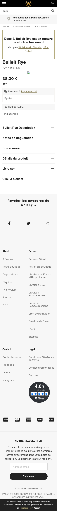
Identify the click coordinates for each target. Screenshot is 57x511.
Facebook (8, 365)
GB (6, 305)
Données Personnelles (41, 367)
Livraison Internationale (37, 294)
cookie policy (27, 507)
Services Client (37, 259)
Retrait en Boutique (40, 267)
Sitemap (33, 336)
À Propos (7, 259)
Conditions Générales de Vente (41, 358)
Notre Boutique (11, 267)
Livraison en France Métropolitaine (40, 276)
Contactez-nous (11, 357)
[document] (28, 504)
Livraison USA (37, 285)
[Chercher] (52, 11)
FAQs (32, 329)
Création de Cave (38, 321)
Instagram (8, 380)
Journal (6, 297)
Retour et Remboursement (38, 304)
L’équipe (7, 282)
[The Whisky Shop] (28, 4)
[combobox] (28, 11)
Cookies (33, 375)
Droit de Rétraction (39, 313)
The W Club (9, 290)
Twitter (6, 372)
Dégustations (10, 274)
